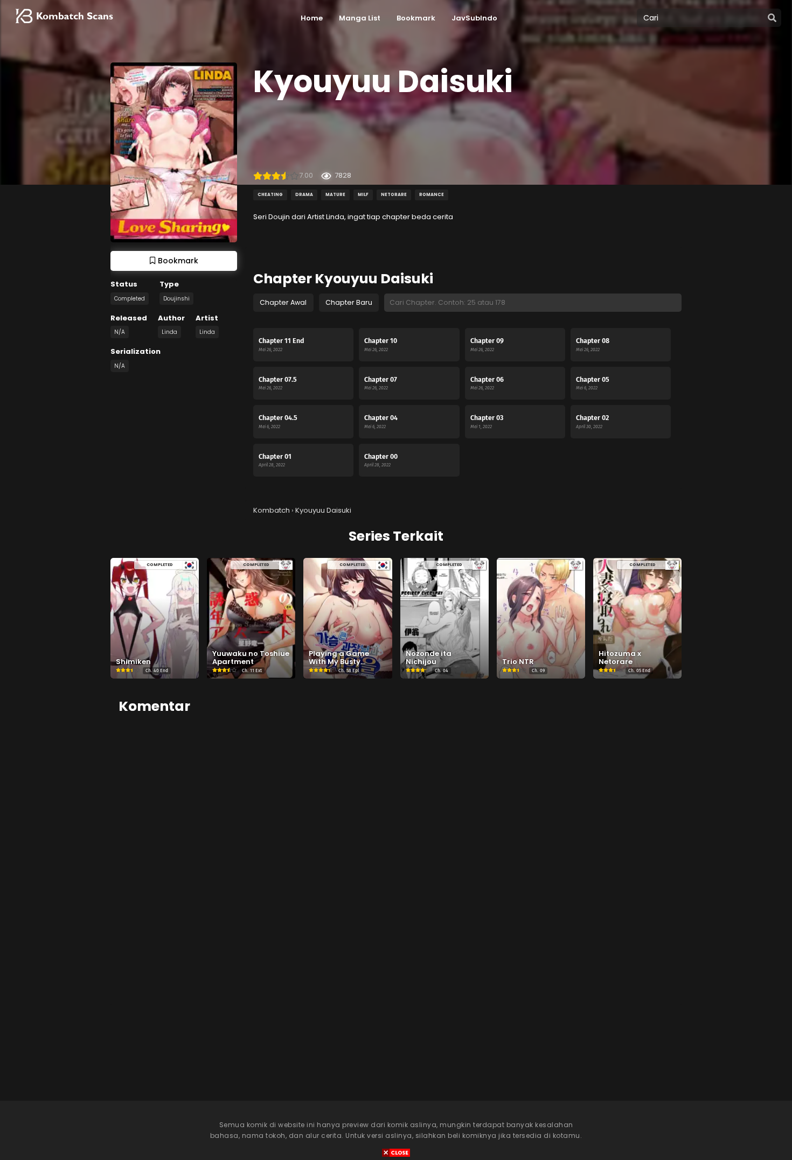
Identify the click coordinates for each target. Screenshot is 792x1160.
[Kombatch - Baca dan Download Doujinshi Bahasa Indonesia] (63, 27)
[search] (772, 18)
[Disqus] (396, 859)
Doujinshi (176, 299)
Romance (431, 195)
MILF (363, 195)
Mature (335, 195)
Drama (304, 195)
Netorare (394, 195)
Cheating (270, 195)
